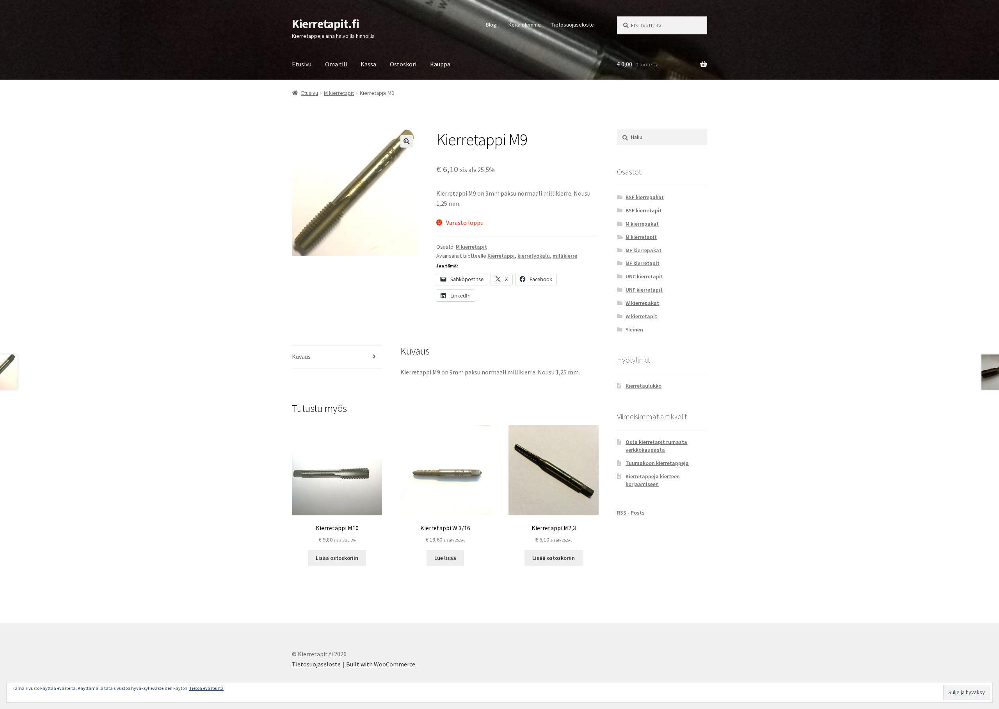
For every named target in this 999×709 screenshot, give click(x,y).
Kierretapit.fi (325, 24)
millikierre (565, 255)
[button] (406, 141)
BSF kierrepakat (645, 197)
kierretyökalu (533, 255)
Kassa (368, 64)
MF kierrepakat (643, 250)
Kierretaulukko (643, 385)
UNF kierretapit (644, 289)
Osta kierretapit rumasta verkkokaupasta (656, 445)
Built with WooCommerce (380, 664)
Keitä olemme (524, 24)
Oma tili (336, 64)
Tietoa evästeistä (206, 688)
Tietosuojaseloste (572, 24)
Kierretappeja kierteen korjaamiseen (653, 480)
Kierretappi (501, 255)
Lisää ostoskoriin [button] (337, 557)
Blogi (492, 24)
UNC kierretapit (644, 276)
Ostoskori (403, 64)
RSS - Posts (631, 512)
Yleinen (634, 329)
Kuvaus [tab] (301, 356)
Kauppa (440, 64)
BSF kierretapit (644, 210)
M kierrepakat (642, 223)
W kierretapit (641, 316)
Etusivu (301, 64)
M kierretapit (339, 92)
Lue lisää (445, 557)
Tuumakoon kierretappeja (657, 463)
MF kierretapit (642, 263)
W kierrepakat (642, 302)
